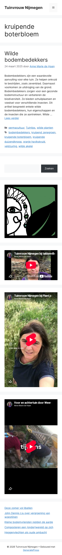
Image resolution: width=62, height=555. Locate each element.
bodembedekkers (19, 132)
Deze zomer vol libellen (19, 508)
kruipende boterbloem (18, 136)
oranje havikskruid (34, 141)
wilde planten (45, 127)
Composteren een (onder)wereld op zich (29, 527)
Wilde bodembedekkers (26, 56)
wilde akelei (26, 146)
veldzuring (11, 146)
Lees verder (12, 118)
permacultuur (16, 127)
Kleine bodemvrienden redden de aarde (29, 522)
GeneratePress (31, 550)
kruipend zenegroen (43, 132)
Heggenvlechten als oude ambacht (26, 532)
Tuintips (30, 127)
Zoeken (49, 168)
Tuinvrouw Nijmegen (24, 7)
